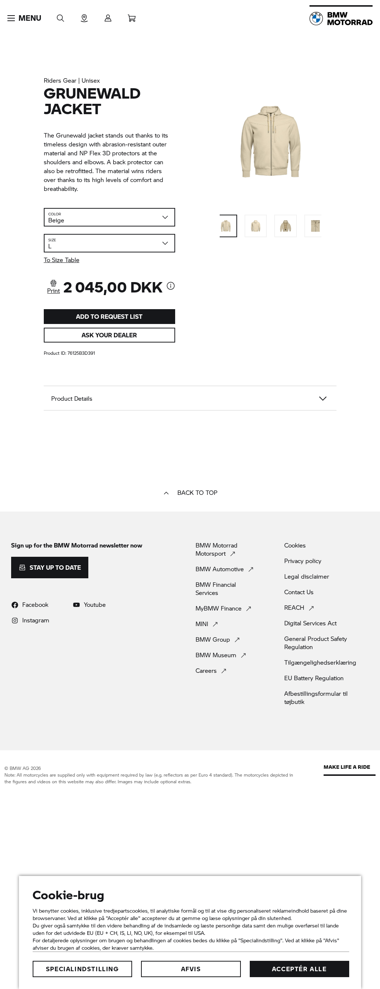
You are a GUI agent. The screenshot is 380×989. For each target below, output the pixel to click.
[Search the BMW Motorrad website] (60, 16)
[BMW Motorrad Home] (341, 18)
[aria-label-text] (170, 286)
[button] (24, 18)
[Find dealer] (84, 16)
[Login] (108, 16)
